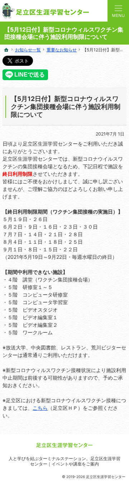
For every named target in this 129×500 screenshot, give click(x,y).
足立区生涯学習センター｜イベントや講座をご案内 (75, 461)
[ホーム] (6, 50)
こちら (40, 408)
